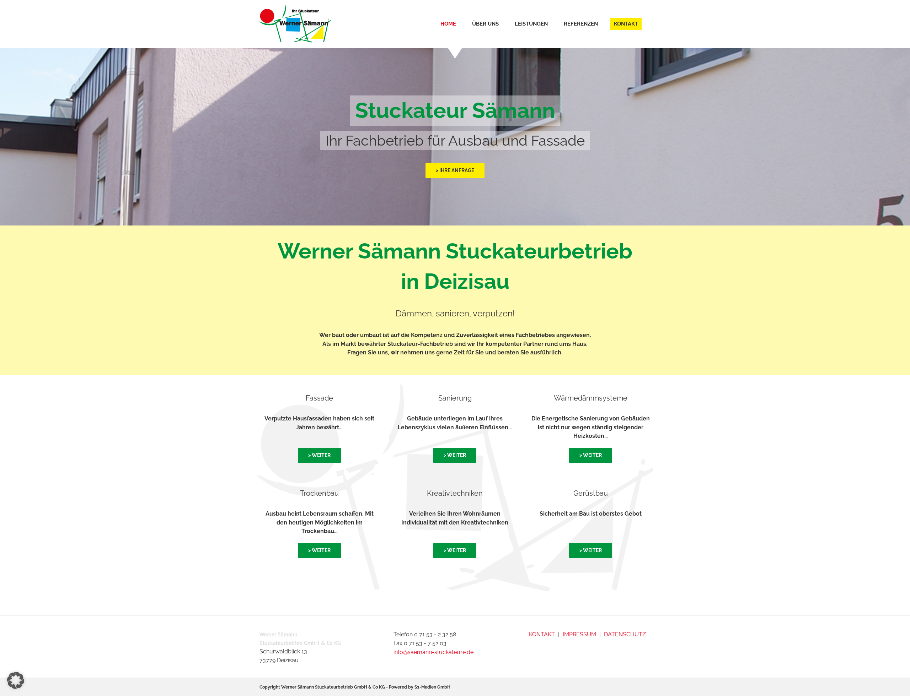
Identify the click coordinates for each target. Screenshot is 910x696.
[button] (15, 680)
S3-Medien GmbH (432, 687)
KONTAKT (542, 634)
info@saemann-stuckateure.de (433, 652)
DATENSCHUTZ (625, 634)
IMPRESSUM (579, 634)
